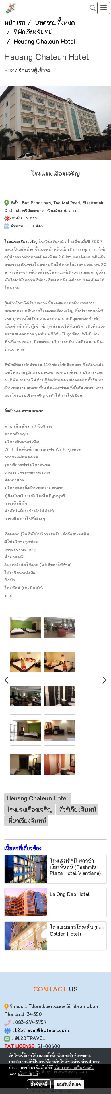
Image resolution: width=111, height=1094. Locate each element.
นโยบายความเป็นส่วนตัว (74, 1067)
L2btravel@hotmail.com (42, 1030)
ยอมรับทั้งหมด (69, 1084)
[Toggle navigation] (103, 8)
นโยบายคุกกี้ (28, 1073)
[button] (90, 8)
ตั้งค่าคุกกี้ (39, 1084)
